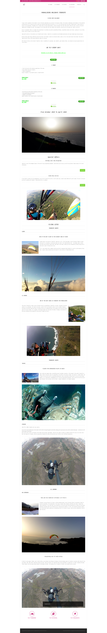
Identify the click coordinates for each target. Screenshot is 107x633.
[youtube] (84, 1)
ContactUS (82, 170)
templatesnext (82, 630)
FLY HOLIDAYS (72, 4)
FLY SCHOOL (64, 4)
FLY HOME (50, 4)
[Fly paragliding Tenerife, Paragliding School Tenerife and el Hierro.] (23, 4)
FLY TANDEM (57, 4)
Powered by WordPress (67, 630)
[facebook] (81, 1)
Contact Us (79, 4)
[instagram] (82, 1)
